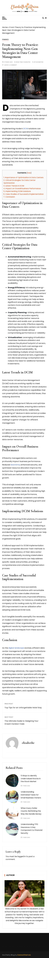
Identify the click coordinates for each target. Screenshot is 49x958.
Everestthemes (24, 955)
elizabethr (39, 62)
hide (29, 173)
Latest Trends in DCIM (13, 186)
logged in (21, 856)
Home (5, 27)
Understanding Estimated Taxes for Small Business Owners (31, 795)
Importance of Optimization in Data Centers (23, 177)
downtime (15, 464)
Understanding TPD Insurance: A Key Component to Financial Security (31, 828)
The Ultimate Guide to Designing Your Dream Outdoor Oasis (21, 722)
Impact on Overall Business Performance (22, 188)
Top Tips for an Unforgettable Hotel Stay (23, 707)
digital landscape (16, 648)
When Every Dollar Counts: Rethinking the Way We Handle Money (31, 811)
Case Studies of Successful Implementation (23, 194)
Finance (5, 39)
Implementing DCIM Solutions (17, 191)
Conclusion (9, 197)
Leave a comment (10, 65)
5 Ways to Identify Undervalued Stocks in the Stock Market (31, 778)
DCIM (25, 128)
